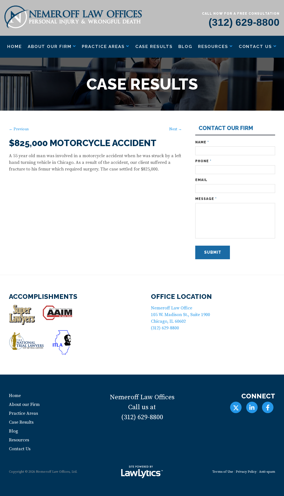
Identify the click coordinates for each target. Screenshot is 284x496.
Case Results (154, 46)
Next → (175, 129)
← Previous (19, 129)
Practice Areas (103, 46)
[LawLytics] (142, 472)
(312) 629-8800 (244, 22)
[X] (236, 407)
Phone (203, 161)
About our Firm (50, 46)
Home (14, 46)
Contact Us (255, 46)
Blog (185, 46)
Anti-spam (267, 472)
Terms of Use (222, 472)
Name (202, 142)
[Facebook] (267, 407)
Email (201, 180)
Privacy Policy (246, 472)
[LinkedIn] (251, 407)
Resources (213, 46)
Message (206, 199)
